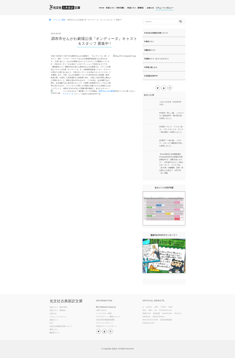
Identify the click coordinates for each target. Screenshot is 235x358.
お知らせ (150, 8)
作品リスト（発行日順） (59, 307)
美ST (150, 310)
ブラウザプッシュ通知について (108, 316)
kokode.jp (146, 316)
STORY (163, 307)
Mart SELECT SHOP (150, 319)
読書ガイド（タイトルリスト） (158, 58)
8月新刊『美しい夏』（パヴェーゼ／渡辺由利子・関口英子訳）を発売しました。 (171, 115)
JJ (143, 307)
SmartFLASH (167, 313)
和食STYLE (147, 313)
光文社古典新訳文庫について (157, 33)
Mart (145, 310)
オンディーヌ (68, 94)
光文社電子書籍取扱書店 (105, 319)
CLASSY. (149, 307)
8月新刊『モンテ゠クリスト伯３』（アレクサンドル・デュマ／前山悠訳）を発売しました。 (171, 129)
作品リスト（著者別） (136, 8)
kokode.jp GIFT (148, 323)
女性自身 (156, 313)
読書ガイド (54, 320)
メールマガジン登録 (104, 313)
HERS (170, 307)
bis (156, 310)
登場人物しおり (152, 67)
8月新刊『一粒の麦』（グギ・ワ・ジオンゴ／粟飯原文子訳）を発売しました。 (171, 143)
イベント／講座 (59, 20)
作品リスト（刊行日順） (115, 8)
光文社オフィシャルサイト (106, 326)
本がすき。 (178, 313)
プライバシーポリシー (104, 323)
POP (51, 323)
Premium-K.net (165, 310)
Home (101, 8)
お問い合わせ (101, 310)
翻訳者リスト (151, 50)
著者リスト (150, 41)
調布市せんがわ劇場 (106, 91)
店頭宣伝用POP (152, 76)
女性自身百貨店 (166, 319)
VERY (156, 307)
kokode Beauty (158, 316)
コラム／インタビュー (164, 8)
